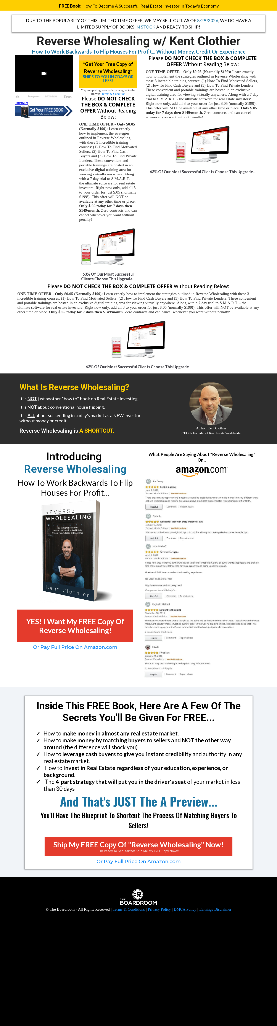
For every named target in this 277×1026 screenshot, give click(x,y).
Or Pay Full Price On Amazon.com (75, 647)
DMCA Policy (185, 909)
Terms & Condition (113, 93)
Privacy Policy (159, 909)
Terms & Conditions (129, 909)
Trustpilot (21, 103)
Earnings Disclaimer (215, 909)
